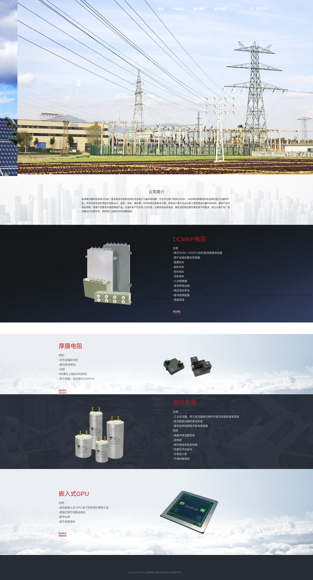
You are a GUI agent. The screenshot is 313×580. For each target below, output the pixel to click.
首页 (161, 9)
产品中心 (179, 9)
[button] (5, 88)
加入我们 (199, 9)
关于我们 (220, 9)
